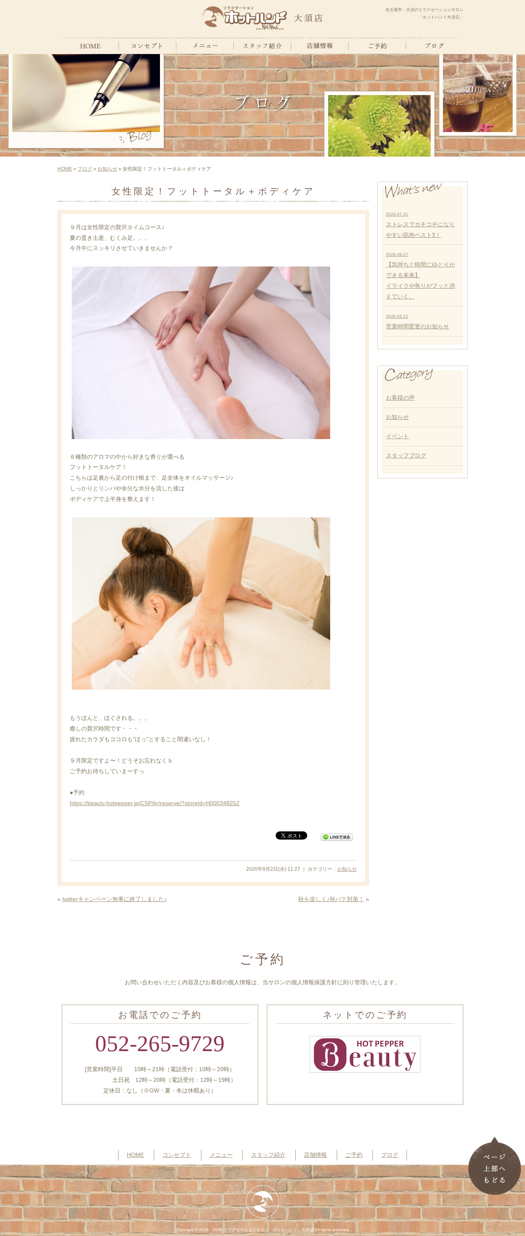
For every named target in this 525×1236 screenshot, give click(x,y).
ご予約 (354, 1155)
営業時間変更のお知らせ (417, 322)
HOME (64, 168)
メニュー (221, 1155)
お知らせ (107, 168)
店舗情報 (315, 1155)
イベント (397, 436)
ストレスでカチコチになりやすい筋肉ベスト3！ (420, 225)
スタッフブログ (406, 455)
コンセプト (176, 1155)
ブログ (85, 168)
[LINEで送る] (337, 835)
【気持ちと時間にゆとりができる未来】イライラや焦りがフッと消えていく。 (420, 276)
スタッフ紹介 (268, 1155)
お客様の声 (400, 397)
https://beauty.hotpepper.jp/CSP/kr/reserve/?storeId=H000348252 (155, 803)
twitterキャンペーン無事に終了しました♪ (114, 899)
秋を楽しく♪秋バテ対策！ (331, 899)
